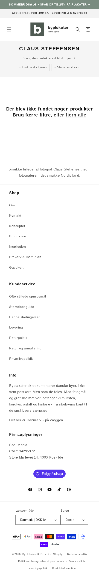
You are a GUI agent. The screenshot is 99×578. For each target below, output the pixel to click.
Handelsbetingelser (24, 317)
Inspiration (17, 246)
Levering (16, 327)
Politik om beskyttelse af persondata (41, 561)
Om (12, 205)
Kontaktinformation (64, 568)
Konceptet (17, 226)
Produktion (17, 236)
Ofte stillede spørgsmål (27, 296)
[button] (9, 29)
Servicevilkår (77, 561)
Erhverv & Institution (25, 257)
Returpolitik (18, 338)
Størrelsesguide (21, 307)
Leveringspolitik (38, 568)
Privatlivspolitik (21, 358)
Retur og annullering (25, 348)
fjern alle (76, 114)
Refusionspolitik (77, 554)
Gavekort (16, 267)
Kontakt (15, 215)
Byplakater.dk (31, 554)
